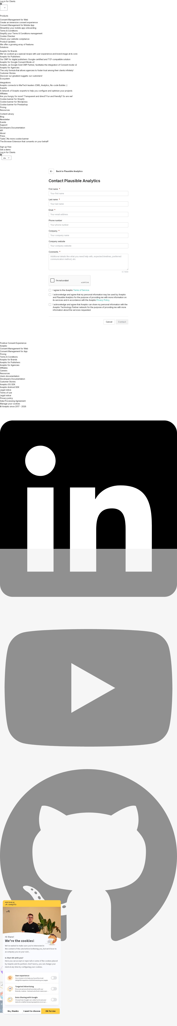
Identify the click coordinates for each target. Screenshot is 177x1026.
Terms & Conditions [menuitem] (9, 357)
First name (53, 189)
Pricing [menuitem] (3, 354)
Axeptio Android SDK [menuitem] (9, 387)
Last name (53, 199)
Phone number (55, 220)
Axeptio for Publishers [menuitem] (10, 362)
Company (53, 231)
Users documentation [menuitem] (9, 376)
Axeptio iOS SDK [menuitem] (7, 384)
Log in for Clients (7, 1)
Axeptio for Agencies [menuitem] (9, 365)
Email (51, 210)
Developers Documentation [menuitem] (12, 379)
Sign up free (5, 147)
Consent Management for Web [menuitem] (14, 348)
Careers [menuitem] (3, 370)
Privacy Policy (103, 300)
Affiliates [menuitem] (4, 368)
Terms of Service (81, 290)
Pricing (3, 107)
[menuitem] (6, 392)
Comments (53, 252)
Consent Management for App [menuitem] (14, 351)
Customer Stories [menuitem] (8, 381)
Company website (57, 241)
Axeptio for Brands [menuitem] (8, 359)
